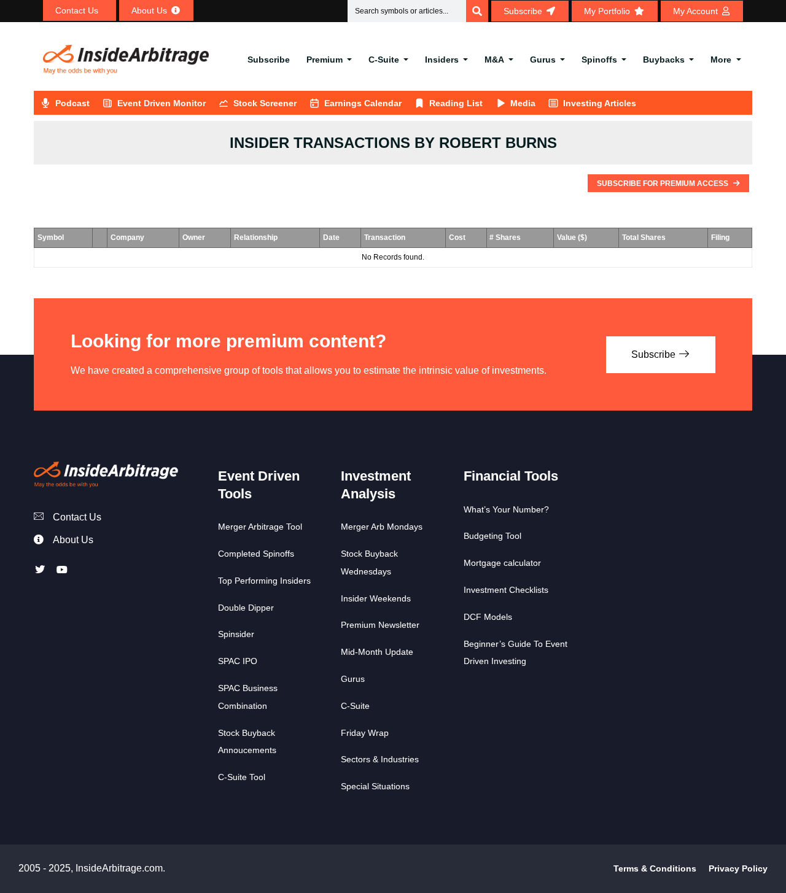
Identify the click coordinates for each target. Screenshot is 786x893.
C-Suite (383, 59)
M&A (494, 59)
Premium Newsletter (380, 625)
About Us (73, 540)
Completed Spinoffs (256, 554)
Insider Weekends (376, 598)
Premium (324, 59)
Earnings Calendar (363, 103)
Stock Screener (265, 103)
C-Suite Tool (241, 777)
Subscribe (268, 59)
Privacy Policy (738, 868)
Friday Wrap (365, 733)
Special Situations (375, 786)
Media (522, 103)
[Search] (477, 11)
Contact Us (77, 517)
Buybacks (664, 59)
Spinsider (236, 634)
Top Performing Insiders (264, 581)
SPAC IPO (237, 661)
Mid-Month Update (377, 652)
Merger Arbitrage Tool (260, 527)
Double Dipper (246, 608)
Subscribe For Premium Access (663, 183)
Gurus (543, 59)
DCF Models (488, 617)
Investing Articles (599, 103)
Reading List (456, 103)
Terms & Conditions (654, 868)
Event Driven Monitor (161, 103)
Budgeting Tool (492, 536)
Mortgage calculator (502, 563)
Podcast (72, 103)
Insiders (442, 59)
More (720, 59)
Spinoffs (599, 59)
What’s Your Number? (506, 509)
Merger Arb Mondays (381, 527)
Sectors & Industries (380, 759)
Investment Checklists (506, 590)
